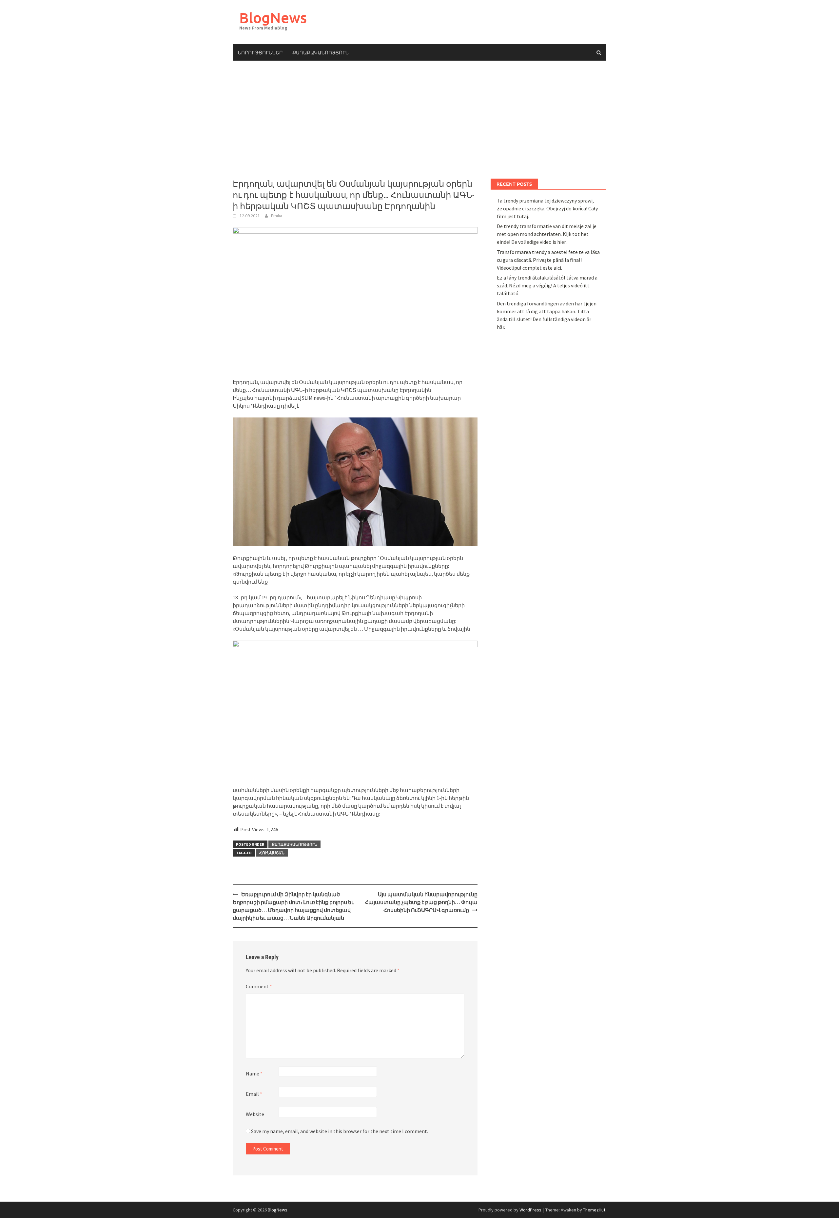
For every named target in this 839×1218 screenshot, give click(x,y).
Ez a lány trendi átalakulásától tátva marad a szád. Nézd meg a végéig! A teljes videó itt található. (547, 285)
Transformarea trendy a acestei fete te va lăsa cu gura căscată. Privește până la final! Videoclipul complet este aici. (548, 260)
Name (254, 1073)
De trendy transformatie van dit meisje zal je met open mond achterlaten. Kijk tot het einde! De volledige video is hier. (546, 234)
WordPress (530, 1210)
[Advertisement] (419, 119)
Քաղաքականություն (320, 52)
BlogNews (273, 18)
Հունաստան (271, 852)
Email (254, 1094)
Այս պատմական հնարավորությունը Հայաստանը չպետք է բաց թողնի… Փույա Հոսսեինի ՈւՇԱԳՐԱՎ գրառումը (421, 902)
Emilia (276, 216)
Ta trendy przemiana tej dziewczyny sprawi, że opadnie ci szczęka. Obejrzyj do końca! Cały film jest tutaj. (547, 208)
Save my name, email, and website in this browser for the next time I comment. (339, 1131)
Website (255, 1114)
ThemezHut (594, 1210)
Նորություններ (260, 52)
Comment (259, 986)
